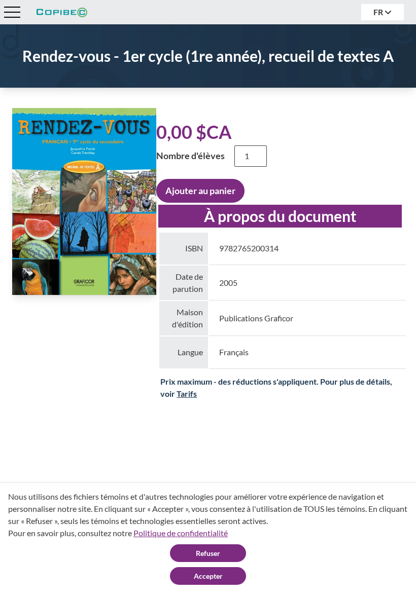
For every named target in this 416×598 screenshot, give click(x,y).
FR (379, 12)
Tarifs (187, 393)
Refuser (208, 553)
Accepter (208, 576)
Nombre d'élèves (190, 155)
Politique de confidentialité (180, 533)
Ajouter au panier (200, 190)
